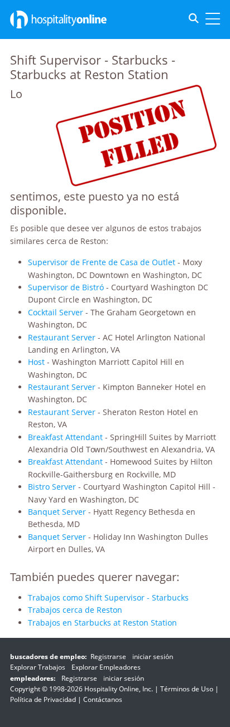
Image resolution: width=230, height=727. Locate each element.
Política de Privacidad (43, 699)
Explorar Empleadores (106, 667)
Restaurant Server (61, 337)
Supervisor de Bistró (66, 287)
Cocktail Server (55, 312)
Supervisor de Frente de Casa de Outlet (101, 262)
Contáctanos (102, 699)
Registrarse (108, 656)
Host (36, 362)
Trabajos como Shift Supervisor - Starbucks (108, 597)
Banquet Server (57, 511)
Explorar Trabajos (37, 667)
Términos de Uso (186, 689)
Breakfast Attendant (65, 437)
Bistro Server (52, 486)
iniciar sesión (152, 656)
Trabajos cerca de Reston (75, 609)
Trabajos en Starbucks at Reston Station (102, 622)
